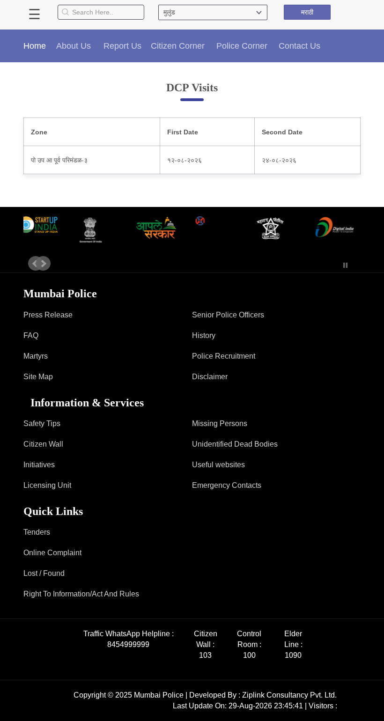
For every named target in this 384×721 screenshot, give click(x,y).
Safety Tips (41, 423)
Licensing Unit (47, 485)
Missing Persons (219, 423)
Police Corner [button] (241, 46)
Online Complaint (52, 553)
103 (205, 655)
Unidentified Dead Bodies (235, 444)
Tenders (36, 532)
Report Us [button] (122, 46)
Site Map (38, 377)
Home (34, 46)
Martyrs (35, 356)
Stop (345, 265)
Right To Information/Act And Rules (81, 594)
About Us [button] (73, 46)
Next (43, 263)
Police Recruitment (223, 356)
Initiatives (39, 465)
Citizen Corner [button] (178, 46)
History (203, 335)
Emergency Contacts (226, 485)
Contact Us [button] (299, 46)
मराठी (307, 12)
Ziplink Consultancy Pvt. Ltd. (289, 695)
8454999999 (128, 644)
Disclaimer (210, 377)
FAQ (30, 335)
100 (249, 655)
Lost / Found (44, 573)
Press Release (48, 315)
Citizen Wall (43, 444)
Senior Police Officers (228, 315)
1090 (293, 655)
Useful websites (218, 465)
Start (331, 265)
